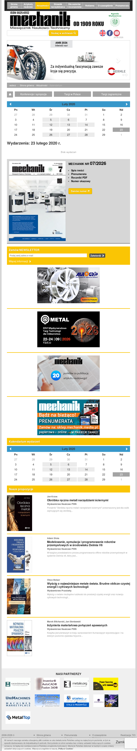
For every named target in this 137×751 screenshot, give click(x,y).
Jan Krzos (52, 496)
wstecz (12, 85)
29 (50, 459)
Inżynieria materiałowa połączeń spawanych (77, 625)
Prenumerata (122, 5)
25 (33, 479)
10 (15, 469)
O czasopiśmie (105, 5)
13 (68, 469)
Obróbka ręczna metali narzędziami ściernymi (77, 500)
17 (15, 474)
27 (15, 459)
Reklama (89, 5)
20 (68, 474)
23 (121, 474)
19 (50, 474)
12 (50, 469)
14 (86, 469)
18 (33, 474)
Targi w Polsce (72, 94)
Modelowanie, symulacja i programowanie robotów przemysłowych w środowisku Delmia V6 (81, 543)
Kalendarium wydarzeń (24, 441)
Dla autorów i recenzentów (74, 5)
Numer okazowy (80, 181)
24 (15, 479)
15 (103, 469)
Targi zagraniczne (111, 94)
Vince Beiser (53, 579)
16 (121, 469)
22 (103, 474)
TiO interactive (130, 736)
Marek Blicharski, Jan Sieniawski (64, 621)
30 (68, 459)
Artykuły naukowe (28, 5)
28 (33, 459)
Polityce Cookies (65, 748)
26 (50, 479)
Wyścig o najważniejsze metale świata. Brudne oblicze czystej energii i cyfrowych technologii (88, 585)
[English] (102, 32)
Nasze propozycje (21, 489)
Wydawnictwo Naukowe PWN (62, 504)
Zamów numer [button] (79, 191)
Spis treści (77, 170)
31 (86, 459)
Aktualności (43, 5)
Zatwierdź (96, 255)
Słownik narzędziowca (58, 5)
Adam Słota (53, 538)
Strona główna (14, 5)
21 (86, 474)
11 (33, 469)
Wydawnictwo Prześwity (59, 590)
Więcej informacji (19, 261)
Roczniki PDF (79, 177)
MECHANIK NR (87, 164)
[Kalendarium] (10, 94)
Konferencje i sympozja (33, 94)
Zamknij (122, 741)
